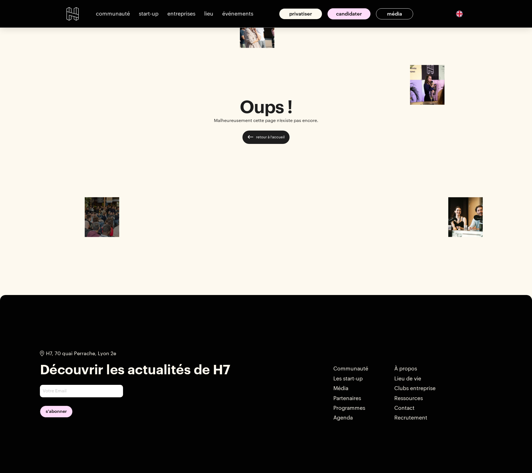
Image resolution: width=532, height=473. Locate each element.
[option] (459, 13)
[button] (113, 13)
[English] (459, 13)
